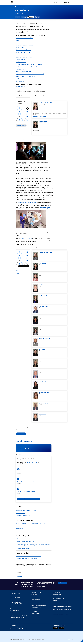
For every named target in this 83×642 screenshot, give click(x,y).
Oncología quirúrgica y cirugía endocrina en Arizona (28, 66)
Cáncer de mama (23, 10)
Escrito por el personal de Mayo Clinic (23, 427)
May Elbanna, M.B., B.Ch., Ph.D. (45, 102)
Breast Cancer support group (31, 462)
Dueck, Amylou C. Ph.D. (44, 284)
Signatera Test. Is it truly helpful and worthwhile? (26, 481)
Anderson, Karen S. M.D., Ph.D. (45, 252)
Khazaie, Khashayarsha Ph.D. (45, 338)
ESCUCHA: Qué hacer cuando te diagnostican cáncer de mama (28, 556)
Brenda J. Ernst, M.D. (43, 121)
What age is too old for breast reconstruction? (26, 491)
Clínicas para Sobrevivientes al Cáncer (25, 45)
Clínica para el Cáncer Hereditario (24, 52)
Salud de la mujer (20, 81)
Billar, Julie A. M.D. (43, 263)
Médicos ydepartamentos (30, 17)
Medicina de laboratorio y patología (24, 57)
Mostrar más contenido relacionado (23, 515)
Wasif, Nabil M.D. (42, 413)
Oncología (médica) (20, 59)
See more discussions (28, 498)
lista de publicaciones (27, 238)
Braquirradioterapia (19, 528)
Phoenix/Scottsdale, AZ (21, 101)
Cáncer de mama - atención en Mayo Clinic (24, 429)
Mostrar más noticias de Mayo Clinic (23, 548)
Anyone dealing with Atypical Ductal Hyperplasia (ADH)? (28, 471)
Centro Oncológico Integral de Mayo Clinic (27, 202)
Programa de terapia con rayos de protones (26, 76)
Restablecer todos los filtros (21, 125)
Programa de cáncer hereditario (23, 71)
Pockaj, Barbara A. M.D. (44, 392)
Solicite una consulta (21, 433)
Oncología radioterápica (21, 69)
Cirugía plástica (19, 42)
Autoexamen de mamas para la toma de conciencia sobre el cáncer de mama (31, 523)
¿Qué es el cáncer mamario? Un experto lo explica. (26, 510)
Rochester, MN (20, 103)
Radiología (18, 78)
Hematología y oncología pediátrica (24, 54)
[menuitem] (18, 17)
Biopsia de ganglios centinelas (22, 525)
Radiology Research (20, 86)
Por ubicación (18, 99)
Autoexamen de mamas (20, 513)
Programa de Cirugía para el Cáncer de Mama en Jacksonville (30, 74)
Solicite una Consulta (20, 13)
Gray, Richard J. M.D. (43, 306)
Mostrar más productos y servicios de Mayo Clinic (26, 558)
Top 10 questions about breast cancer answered (25, 538)
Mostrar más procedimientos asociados (24, 531)
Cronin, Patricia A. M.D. (44, 274)
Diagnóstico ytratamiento (24, 17)
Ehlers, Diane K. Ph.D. (43, 295)
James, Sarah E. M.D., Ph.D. (44, 317)
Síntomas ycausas (18, 17)
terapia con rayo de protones (24, 194)
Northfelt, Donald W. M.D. (44, 370)
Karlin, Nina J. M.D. (43, 327)
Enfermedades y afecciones (20, 6)
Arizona (17, 270)
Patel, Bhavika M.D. (43, 381)
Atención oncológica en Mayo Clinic (24, 38)
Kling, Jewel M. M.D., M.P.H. (45, 349)
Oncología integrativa (21, 62)
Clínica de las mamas (21, 47)
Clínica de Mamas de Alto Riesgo (23, 50)
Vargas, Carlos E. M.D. (43, 403)
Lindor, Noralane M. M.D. (44, 360)
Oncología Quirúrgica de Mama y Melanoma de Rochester (29, 64)
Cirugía (17, 40)
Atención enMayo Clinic (37, 17)
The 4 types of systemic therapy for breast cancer (25, 541)
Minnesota (17, 273)
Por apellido (18, 106)
